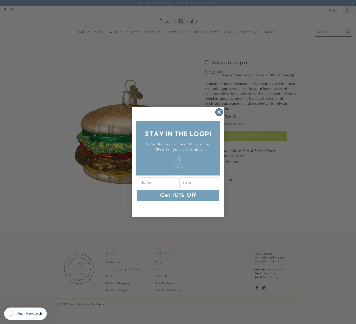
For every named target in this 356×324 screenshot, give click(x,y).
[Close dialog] (219, 112)
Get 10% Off (178, 195)
